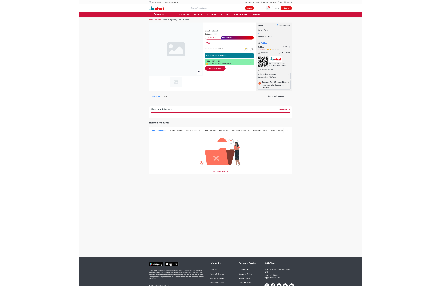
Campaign (256, 14)
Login (276, 8)
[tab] (156, 96)
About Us (213, 269)
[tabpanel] (207, 101)
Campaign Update (245, 274)
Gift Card (225, 14)
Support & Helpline (245, 283)
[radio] (206, 48)
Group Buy (198, 14)
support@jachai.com (272, 278)
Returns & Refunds (217, 274)
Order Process (244, 269)
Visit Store (265, 53)
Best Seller (184, 14)
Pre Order (211, 14)
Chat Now (285, 53)
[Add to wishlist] (245, 49)
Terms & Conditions (217, 278)
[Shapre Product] (252, 49)
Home (151, 20)
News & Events (244, 278)
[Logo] (156, 10)
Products (158, 20)
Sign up (286, 8)
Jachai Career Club (217, 283)
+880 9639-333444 (271, 275)
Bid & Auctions (240, 14)
